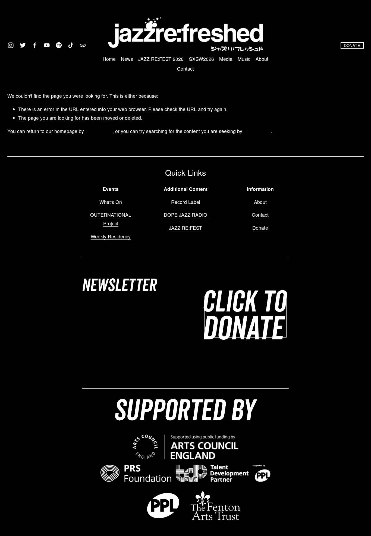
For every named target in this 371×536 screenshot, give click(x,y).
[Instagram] (10, 45)
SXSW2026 (201, 58)
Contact (185, 68)
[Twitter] (22, 45)
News (127, 58)
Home (109, 58)
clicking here (98, 131)
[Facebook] (35, 45)
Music (244, 58)
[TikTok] (70, 45)
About (262, 58)
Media (225, 58)
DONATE (352, 45)
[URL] (82, 45)
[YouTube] (46, 45)
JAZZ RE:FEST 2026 (161, 58)
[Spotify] (58, 45)
